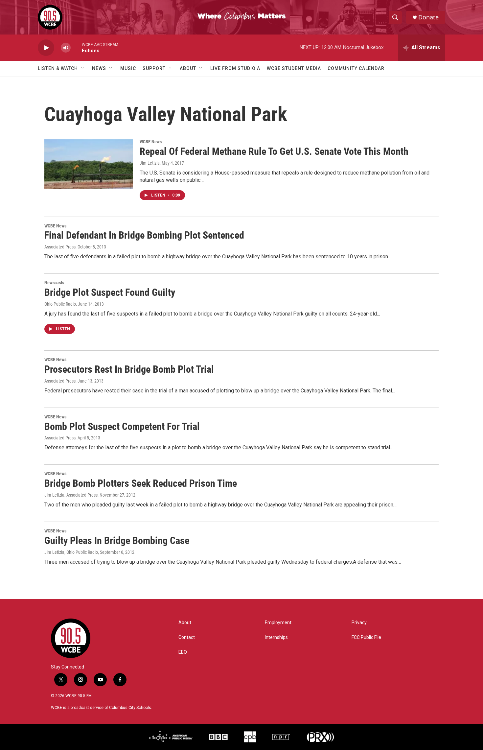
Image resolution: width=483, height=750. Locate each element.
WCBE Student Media (294, 68)
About (188, 68)
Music (128, 68)
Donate (428, 17)
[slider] (76, 47)
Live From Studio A (235, 68)
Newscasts (54, 282)
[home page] (92, 638)
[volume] (65, 47)
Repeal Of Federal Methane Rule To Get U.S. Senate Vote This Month (274, 151)
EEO (182, 652)
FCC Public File (366, 637)
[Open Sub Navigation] (82, 68)
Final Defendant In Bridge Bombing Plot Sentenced (144, 235)
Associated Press (60, 246)
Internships (276, 637)
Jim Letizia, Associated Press (71, 495)
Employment (278, 622)
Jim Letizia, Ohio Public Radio (71, 552)
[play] (46, 48)
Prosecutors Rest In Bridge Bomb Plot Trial (129, 369)
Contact (186, 637)
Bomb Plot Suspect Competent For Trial (122, 426)
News (99, 68)
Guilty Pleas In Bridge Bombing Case (116, 540)
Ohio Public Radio (60, 304)
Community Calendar (356, 68)
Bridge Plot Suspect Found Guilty (109, 292)
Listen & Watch (58, 68)
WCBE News (151, 141)
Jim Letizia (150, 163)
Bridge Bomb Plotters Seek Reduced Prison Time (140, 483)
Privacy (359, 622)
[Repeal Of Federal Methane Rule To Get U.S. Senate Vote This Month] (88, 164)
